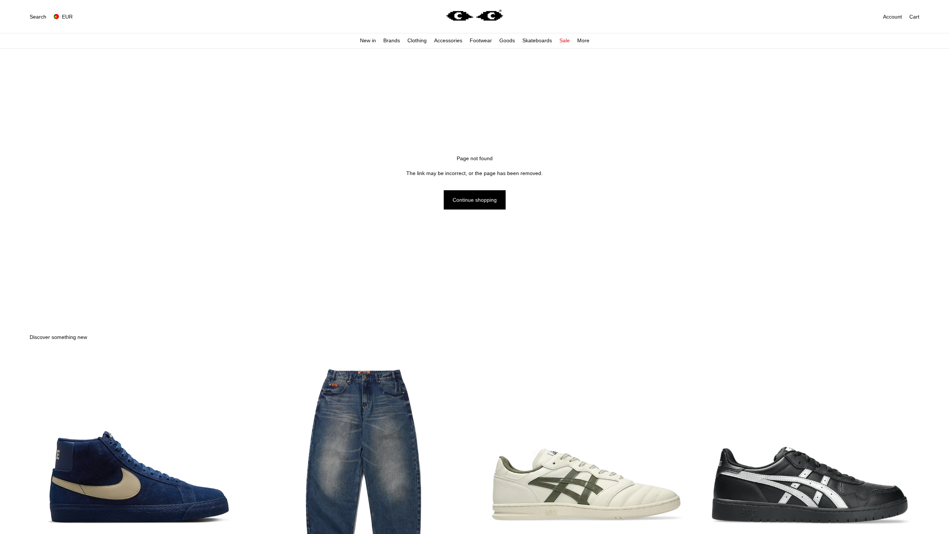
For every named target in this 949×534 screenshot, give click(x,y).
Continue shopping (475, 200)
